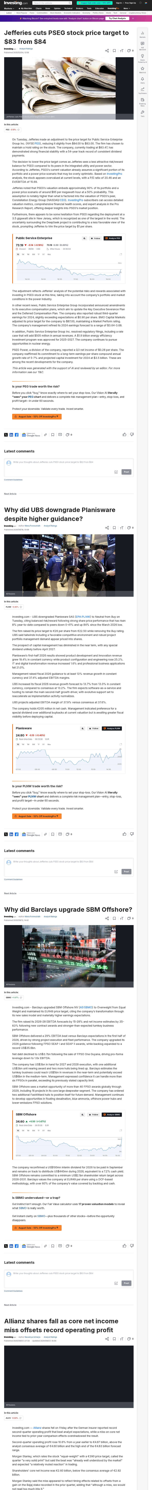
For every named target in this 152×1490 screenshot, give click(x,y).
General (123, 13)
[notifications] (140, 2)
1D (18, 254)
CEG (62, 200)
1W (23, 254)
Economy (86, 13)
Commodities (42, 13)
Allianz (37, 1427)
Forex (32, 13)
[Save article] (114, 50)
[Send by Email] (60, 434)
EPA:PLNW (83, 616)
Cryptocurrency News (137, 13)
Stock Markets (55, 13)
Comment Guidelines (13, 480)
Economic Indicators (72, 13)
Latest (9, 13)
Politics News (98, 13)
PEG (37, 143)
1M (28, 254)
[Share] (107, 50)
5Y (43, 254)
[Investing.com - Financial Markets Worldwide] (16, 3)
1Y (38, 254)
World (108, 13)
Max (49, 254)
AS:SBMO (86, 1007)
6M (33, 254)
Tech (115, 13)
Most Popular (21, 13)
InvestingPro (114, 173)
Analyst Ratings (26, 49)
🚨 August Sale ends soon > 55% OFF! (95, 3)
